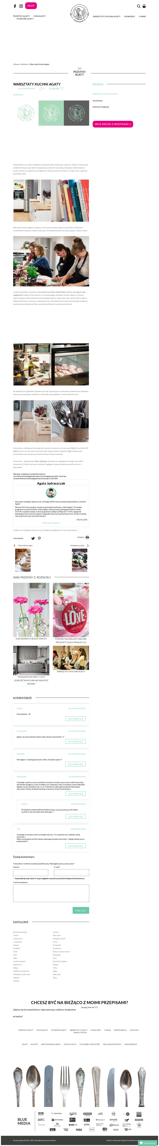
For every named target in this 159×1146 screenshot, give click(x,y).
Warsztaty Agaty (79, 1030)
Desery (16, 945)
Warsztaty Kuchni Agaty (106, 16)
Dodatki (16, 948)
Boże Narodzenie (20, 932)
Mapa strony (80, 1032)
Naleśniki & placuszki (21, 974)
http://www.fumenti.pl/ (60, 809)
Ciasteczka (17, 938)
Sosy (55, 958)
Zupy (55, 977)
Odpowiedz (75, 719)
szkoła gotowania (41, 530)
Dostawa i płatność (90, 1044)
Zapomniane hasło (51, 1044)
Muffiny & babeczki (21, 971)
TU (72, 448)
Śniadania (57, 955)
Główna (16, 64)
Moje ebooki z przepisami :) (113, 124)
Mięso (15, 968)
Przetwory (57, 948)
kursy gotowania (22, 530)
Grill (15, 955)
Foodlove (22, 731)
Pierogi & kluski (59, 938)
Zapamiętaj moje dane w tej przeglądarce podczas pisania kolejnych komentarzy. (50, 878)
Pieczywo (57, 935)
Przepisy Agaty (21, 16)
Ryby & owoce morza (61, 951)
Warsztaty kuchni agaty (65, 530)
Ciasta (15, 935)
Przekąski (57, 945)
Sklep (24, 1044)
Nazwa (16, 867)
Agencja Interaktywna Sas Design (133, 1140)
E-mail (57, 867)
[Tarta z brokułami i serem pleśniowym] (79, 560)
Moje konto (70, 1044)
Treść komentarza (20, 882)
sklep (31, 5)
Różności (24, 64)
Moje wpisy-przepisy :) (51, 523)
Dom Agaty (40, 16)
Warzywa (56, 974)
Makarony (17, 964)
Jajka (15, 958)
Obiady (16, 981)
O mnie (142, 16)
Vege (55, 971)
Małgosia (22, 776)
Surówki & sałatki (60, 961)
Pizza (55, 942)
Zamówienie (131, 1044)
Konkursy (129, 16)
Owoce (56, 932)
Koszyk (34, 1044)
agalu (20, 708)
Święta (55, 964)
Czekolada (17, 942)
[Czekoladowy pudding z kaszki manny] (23, 560)
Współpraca (120, 1030)
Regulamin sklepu (112, 1044)
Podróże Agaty (25, 19)
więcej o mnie (82, 519)
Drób (15, 951)
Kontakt (134, 1030)
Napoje (16, 977)
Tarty (55, 968)
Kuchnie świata (19, 961)
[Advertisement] (79, 40)
